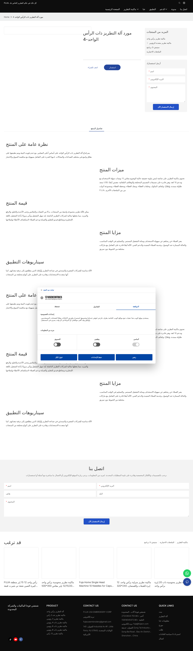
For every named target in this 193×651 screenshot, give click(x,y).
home (6, 17)
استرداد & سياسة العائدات (169, 634)
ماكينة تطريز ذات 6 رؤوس (57, 626)
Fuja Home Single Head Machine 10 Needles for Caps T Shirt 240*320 (95, 584)
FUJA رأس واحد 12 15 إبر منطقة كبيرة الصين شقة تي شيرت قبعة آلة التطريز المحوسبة (20, 584)
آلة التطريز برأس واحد (55, 611)
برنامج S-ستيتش (150, 542)
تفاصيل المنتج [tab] (96, 128)
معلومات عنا (164, 621)
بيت (160, 612)
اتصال (161, 638)
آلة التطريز (163, 616)
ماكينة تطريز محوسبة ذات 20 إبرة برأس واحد (171, 584)
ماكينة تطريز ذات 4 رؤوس (57, 622)
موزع (161, 625)
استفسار (112, 67)
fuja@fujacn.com (140, 624)
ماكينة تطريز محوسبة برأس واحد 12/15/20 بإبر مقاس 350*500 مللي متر (58, 584)
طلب (161, 629)
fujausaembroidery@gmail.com (97, 621)
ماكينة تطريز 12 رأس (55, 633)
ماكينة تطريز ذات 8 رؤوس (57, 630)
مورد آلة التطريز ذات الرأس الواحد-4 (28, 17)
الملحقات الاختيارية (167, 542)
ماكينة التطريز (182, 542)
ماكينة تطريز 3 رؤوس (55, 619)
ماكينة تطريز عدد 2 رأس (56, 615)
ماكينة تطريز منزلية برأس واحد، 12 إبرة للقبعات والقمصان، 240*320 (134, 584)
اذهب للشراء (93, 67)
